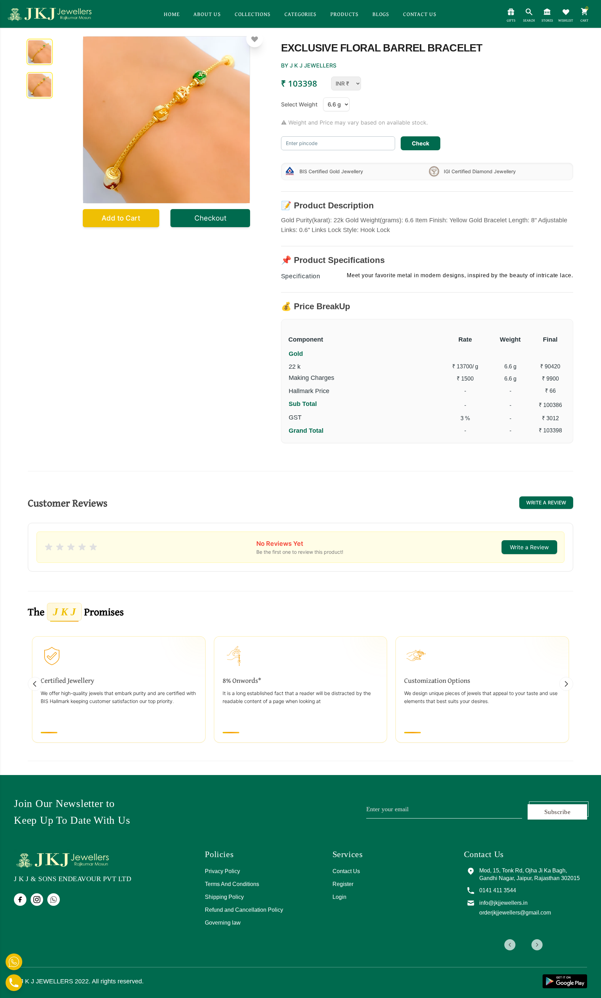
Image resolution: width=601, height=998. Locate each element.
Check (420, 143)
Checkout (210, 218)
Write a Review (546, 502)
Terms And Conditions (232, 884)
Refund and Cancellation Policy (244, 910)
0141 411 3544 (519, 890)
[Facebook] (20, 899)
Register (342, 884)
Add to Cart (121, 218)
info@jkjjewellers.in (525, 903)
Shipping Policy (224, 897)
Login (339, 897)
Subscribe (557, 811)
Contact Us (346, 871)
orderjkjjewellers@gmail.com (536, 913)
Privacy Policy (222, 871)
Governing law (223, 923)
